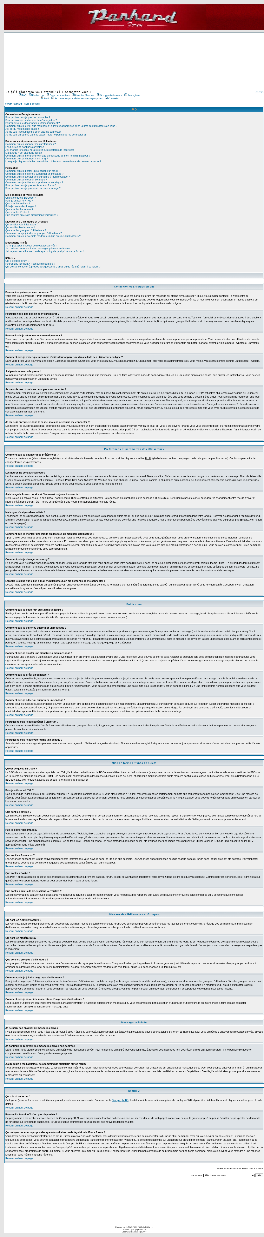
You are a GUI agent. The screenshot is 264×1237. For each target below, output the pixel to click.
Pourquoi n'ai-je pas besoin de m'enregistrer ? (31, 120)
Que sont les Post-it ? (17, 212)
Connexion (113, 98)
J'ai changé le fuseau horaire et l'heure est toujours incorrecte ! (40, 149)
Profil (46, 98)
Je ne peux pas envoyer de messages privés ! (31, 245)
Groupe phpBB (120, 1100)
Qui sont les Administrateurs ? (22, 224)
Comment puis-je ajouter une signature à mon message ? (37, 176)
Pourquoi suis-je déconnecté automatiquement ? (32, 123)
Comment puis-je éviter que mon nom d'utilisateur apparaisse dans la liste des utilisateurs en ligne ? (61, 126)
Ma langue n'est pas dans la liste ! (24, 152)
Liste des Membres (84, 95)
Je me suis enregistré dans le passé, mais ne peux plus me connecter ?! (45, 134)
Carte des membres (60, 95)
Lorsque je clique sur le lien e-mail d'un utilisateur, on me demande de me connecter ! (53, 161)
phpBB (128, 1227)
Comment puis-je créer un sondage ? (26, 179)
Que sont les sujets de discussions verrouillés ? (31, 215)
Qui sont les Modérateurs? (20, 227)
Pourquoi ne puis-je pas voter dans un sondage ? (33, 188)
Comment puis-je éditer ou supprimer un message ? (34, 173)
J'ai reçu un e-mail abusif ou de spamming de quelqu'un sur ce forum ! (44, 251)
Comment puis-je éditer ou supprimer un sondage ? (34, 182)
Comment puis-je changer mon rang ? (26, 158)
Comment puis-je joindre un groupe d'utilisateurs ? (33, 233)
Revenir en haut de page (19, 307)
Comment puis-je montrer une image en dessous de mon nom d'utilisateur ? (47, 155)
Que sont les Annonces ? (19, 209)
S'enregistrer (133, 95)
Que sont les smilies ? (17, 203)
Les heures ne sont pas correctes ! (24, 147)
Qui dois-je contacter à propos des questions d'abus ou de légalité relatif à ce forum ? (52, 266)
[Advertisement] (79, 61)
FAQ (24, 95)
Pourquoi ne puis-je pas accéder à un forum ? (31, 185)
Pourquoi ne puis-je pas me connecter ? (27, 117)
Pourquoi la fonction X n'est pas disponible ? (30, 263)
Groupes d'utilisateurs (111, 95)
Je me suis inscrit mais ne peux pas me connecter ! (33, 131)
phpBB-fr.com (140, 1229)
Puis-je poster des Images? (20, 206)
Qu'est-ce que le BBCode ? (20, 197)
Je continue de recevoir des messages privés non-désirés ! (38, 248)
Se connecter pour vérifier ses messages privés (78, 98)
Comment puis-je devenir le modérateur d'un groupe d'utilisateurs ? (43, 236)
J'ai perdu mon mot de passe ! (22, 128)
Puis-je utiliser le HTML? (19, 200)
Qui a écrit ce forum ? (17, 260)
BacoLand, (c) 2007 (138, 1232)
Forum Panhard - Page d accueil (22, 103)
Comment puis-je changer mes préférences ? (30, 144)
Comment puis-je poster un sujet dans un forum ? (32, 171)
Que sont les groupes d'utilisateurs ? (25, 230)
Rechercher (38, 95)
